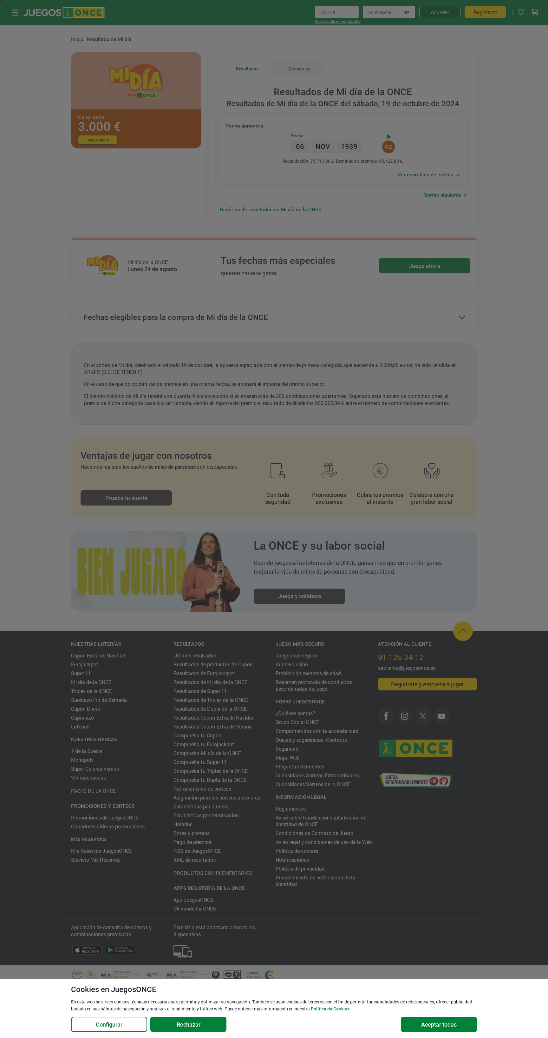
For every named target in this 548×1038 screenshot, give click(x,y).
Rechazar (188, 1024)
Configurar (109, 1024)
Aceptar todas (439, 1024)
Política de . (331, 1008)
